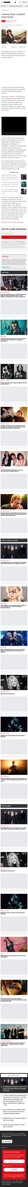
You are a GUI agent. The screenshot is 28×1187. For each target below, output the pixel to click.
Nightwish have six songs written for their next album (15, 1119)
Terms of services (19, 241)
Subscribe (20, 2)
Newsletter (23, 47)
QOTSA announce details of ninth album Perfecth (13, 1125)
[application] (14, 124)
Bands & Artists (5, 10)
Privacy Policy (19, 1175)
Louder (15, 20)
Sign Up (14, 1170)
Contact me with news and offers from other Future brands (14, 1165)
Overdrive (12, 96)
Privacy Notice (21, 243)
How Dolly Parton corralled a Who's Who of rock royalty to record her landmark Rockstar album (14, 1111)
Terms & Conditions (12, 1176)
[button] (2, 2)
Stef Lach (10, 20)
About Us (4, 1147)
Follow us (16, 47)
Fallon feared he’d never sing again (12, 222)
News (3, 21)
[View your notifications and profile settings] (15, 2)
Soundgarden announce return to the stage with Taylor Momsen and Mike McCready (15, 1088)
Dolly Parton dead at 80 (16, 6)
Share (5, 47)
